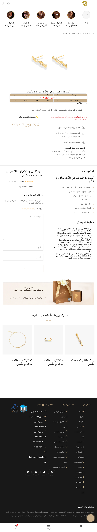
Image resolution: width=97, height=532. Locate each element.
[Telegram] (44, 472)
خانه (93, 33)
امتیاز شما (40, 209)
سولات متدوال (60, 447)
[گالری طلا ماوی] (84, 3)
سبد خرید (78, 477)
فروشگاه (85, 33)
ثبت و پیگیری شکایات (81, 416)
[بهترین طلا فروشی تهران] (14, 408)
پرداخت (79, 482)
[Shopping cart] (4, 5)
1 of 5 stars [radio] (33, 208)
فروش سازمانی (60, 432)
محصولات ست (17, 126)
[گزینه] (83, 462)
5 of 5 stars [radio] (22, 208)
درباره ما (62, 437)
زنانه (33, 124)
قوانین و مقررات (59, 467)
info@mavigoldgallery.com (37, 457)
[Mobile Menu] (92, 4)
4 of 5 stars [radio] (25, 208)
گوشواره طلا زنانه (26, 124)
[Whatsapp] (36, 472)
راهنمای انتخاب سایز (27, 117)
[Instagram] (52, 472)
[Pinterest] (28, 472)
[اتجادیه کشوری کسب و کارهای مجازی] (23, 408)
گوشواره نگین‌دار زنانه (29, 126)
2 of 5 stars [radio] (30, 208)
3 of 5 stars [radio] (28, 208)
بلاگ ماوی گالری (59, 442)
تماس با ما (61, 452)
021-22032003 (38, 442)
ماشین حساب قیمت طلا (79, 431)
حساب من (78, 462)
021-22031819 (38, 447)
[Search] (8, 4)
